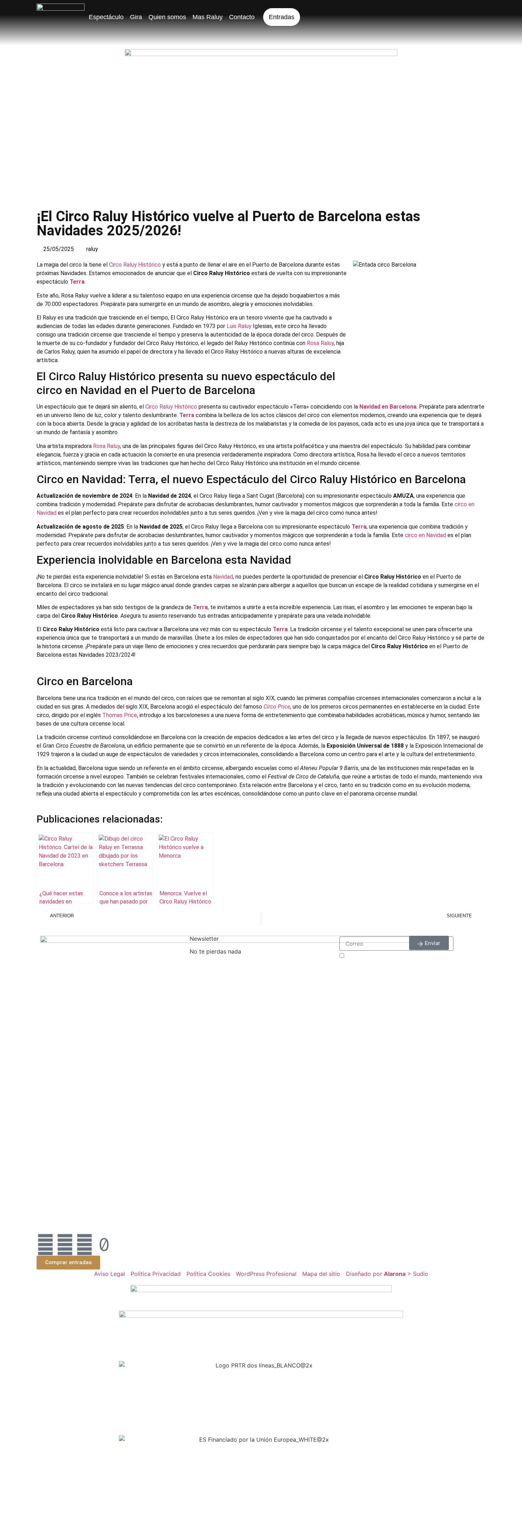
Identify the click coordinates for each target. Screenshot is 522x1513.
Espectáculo (106, 17)
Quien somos (167, 17)
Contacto (242, 17)
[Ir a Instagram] (65, 1244)
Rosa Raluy (320, 343)
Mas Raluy (207, 17)
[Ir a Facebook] (45, 1244)
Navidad (223, 576)
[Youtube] (84, 1244)
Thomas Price (119, 715)
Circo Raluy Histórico (135, 264)
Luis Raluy (239, 326)
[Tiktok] (104, 1244)
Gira (136, 17)
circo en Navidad (425, 535)
